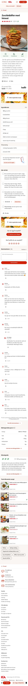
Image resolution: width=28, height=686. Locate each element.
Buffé (3, 88)
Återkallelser (4, 665)
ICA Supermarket (5, 639)
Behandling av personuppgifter (8, 669)
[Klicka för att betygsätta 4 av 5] (16, 243)
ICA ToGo (3, 611)
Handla (3, 591)
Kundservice (4, 661)
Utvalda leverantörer (5, 645)
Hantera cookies (4, 671)
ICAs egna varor (4, 633)
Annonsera (3, 647)
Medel (22, 56)
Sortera (23, 249)
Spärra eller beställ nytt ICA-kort (8, 667)
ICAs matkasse (4, 595)
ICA (2, 631)
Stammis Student (5, 621)
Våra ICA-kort (4, 627)
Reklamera (3, 663)
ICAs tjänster (4, 605)
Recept (4, 10)
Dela (12, 81)
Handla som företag (5, 601)
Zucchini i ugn (13, 536)
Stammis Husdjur (5, 623)
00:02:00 (7, 201)
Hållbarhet (4, 653)
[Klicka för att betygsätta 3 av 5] (14, 243)
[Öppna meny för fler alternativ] (8, 485)
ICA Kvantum (4, 641)
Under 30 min (5, 56)
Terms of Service (13, 418)
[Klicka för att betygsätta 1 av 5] (9, 243)
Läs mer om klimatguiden (13, 474)
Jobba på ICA (4, 649)
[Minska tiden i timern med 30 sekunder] (3, 202)
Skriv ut (6, 81)
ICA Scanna (3, 609)
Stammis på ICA (5, 617)
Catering (3, 597)
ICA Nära (3, 637)
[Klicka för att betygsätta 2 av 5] (12, 243)
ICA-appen (3, 607)
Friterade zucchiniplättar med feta (18, 504)
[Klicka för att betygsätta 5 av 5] (18, 243)
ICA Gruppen (4, 635)
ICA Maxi (3, 643)
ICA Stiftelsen (4, 655)
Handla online (4, 593)
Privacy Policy (24, 417)
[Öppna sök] (17, 2)
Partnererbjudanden (5, 625)
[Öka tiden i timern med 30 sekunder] (11, 202)
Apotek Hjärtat (4, 599)
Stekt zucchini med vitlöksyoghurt (18, 482)
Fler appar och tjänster (6, 613)
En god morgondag (5, 657)
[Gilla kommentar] (6, 278)
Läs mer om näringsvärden (13, 448)
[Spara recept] (8, 483)
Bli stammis (3, 619)
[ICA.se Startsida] (10, 2)
